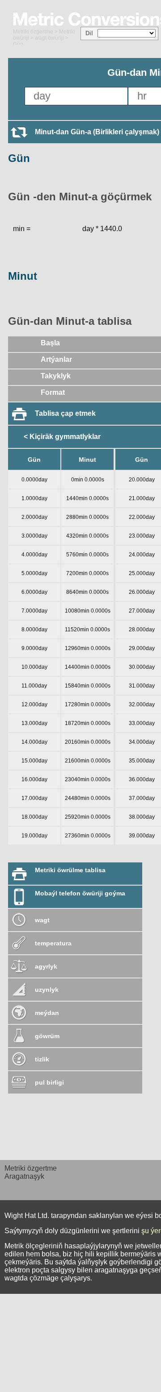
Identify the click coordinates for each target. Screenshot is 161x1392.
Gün (19, 158)
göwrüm (47, 1036)
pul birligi (49, 1082)
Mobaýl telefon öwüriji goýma (80, 893)
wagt (42, 920)
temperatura (53, 943)
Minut (22, 276)
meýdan (47, 1012)
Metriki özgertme (33, 32)
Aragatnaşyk (24, 1176)
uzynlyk (47, 989)
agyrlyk (46, 966)
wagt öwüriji (49, 38)
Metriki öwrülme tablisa (70, 870)
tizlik (42, 1059)
